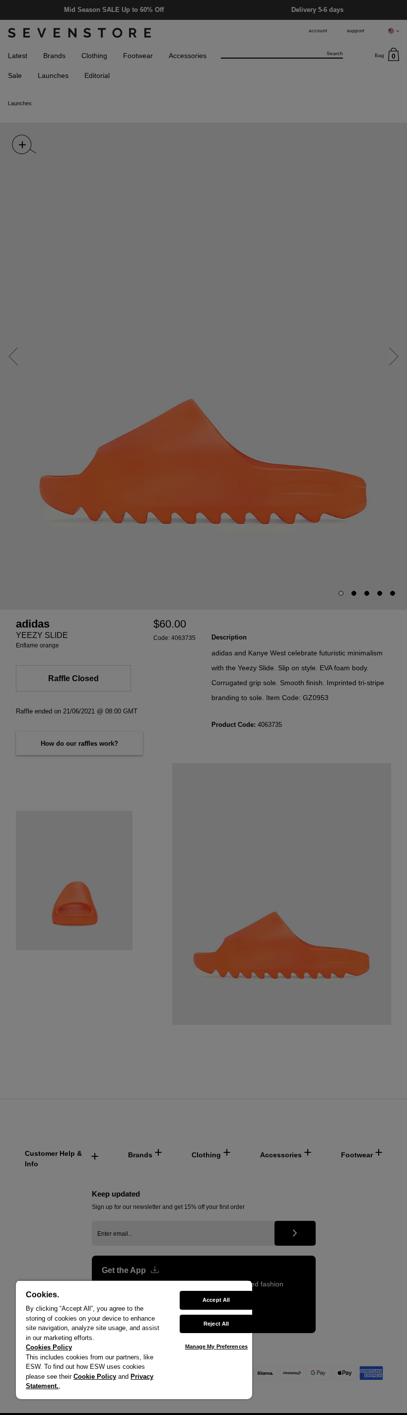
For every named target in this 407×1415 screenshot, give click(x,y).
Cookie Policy (94, 1376)
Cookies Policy (49, 1347)
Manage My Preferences (216, 1346)
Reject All (216, 1324)
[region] (134, 1339)
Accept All (216, 1300)
